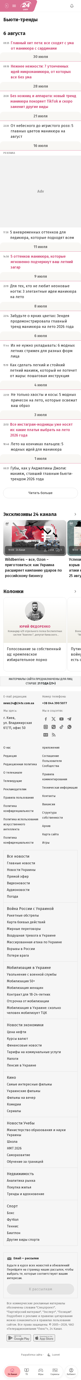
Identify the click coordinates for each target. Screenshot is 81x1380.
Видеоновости (18, 883)
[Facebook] (45, 719)
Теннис (12, 1226)
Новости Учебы (21, 1123)
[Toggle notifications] (72, 6)
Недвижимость (20, 1174)
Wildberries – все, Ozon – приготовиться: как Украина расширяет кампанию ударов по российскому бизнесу (33, 567)
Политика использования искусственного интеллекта (20, 824)
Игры (45, 842)
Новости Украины (21, 870)
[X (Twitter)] (53, 719)
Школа (12, 1142)
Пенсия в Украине (21, 1065)
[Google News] (45, 734)
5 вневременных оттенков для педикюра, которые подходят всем (42, 235)
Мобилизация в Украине (29, 967)
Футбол (12, 1220)
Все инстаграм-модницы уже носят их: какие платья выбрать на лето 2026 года (41, 430)
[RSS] (53, 734)
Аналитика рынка (21, 1181)
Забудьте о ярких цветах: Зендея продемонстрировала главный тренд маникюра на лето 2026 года (42, 321)
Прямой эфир (18, 876)
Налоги (12, 1059)
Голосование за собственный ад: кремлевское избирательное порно (34, 654)
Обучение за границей (25, 1162)
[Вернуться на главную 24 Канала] (6, 6)
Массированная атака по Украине (34, 942)
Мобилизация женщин (25, 988)
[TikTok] (61, 726)
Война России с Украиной (30, 908)
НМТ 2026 (14, 1148)
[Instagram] (45, 726)
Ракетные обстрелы (23, 915)
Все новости (18, 856)
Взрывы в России (21, 949)
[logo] (26, 6)
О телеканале (12, 772)
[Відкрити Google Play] (19, 1337)
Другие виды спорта (23, 1240)
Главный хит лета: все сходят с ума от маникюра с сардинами (42, 46)
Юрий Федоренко (35, 627)
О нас (7, 747)
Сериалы (14, 1111)
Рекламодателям (14, 789)
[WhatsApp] (69, 726)
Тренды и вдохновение (25, 1194)
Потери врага (18, 955)
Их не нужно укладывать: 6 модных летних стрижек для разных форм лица (43, 351)
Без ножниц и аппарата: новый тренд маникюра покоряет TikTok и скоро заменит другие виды (43, 101)
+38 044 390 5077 (54, 703)
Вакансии (48, 804)
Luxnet (56, 1354)
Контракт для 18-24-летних (28, 994)
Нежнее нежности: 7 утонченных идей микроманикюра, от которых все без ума (41, 71)
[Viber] (53, 726)
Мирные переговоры (24, 929)
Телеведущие (12, 781)
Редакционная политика (20, 764)
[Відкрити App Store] (44, 1337)
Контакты (48, 796)
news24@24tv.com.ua (18, 703)
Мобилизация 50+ (21, 981)
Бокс (10, 1213)
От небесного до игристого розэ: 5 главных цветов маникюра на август (42, 131)
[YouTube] (61, 719)
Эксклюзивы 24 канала (30, 514)
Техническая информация (59, 787)
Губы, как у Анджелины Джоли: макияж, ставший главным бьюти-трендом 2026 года (41, 473)
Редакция (10, 756)
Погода (12, 896)
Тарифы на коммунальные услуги (34, 1052)
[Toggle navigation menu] (14, 6)
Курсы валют (17, 1039)
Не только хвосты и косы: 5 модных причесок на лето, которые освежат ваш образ (44, 400)
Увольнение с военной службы (31, 974)
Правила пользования (18, 797)
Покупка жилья (19, 1187)
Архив (46, 826)
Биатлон (13, 1233)
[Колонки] (75, 591)
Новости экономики (25, 1025)
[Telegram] (69, 719)
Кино (11, 1077)
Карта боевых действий (26, 922)
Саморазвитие (18, 1155)
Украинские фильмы (23, 1091)
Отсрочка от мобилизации (28, 1001)
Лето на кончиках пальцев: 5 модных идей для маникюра (37, 447)
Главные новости (21, 863)
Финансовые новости (24, 1045)
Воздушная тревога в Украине (31, 935)
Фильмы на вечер (21, 1098)
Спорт (12, 1206)
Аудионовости (18, 890)
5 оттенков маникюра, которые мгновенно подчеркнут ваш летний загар (42, 262)
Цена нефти (16, 1032)
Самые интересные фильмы (29, 1084)
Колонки (13, 591)
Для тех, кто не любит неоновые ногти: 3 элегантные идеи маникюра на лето (43, 291)
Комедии (14, 1104)
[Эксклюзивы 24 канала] (75, 514)
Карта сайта (50, 834)
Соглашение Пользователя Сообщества (52, 761)
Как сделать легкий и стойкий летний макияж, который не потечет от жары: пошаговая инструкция (43, 370)
